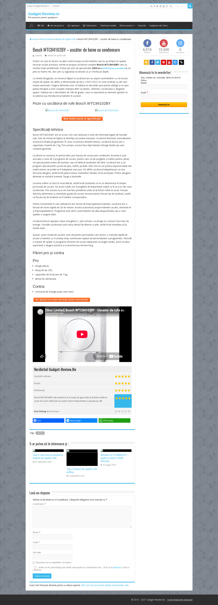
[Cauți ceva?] (190, 6)
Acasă (35, 39)
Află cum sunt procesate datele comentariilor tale (104, 585)
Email (36, 542)
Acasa (31, 25)
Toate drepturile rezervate (179, 599)
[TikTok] (170, 6)
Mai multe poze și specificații (82, 118)
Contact (56, 6)
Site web (37, 552)
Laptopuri (75, 25)
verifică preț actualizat (113, 68)
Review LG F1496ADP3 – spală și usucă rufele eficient (115, 458)
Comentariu (39, 504)
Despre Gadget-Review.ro (38, 6)
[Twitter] (157, 6)
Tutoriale (142, 25)
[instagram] (167, 6)
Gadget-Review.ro (43, 14)
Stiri (42, 25)
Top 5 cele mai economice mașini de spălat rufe (48, 456)
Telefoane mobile (108, 25)
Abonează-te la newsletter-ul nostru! (53, 562)
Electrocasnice (126, 25)
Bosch (40, 433)
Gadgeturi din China (158, 25)
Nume (36, 532)
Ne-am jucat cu (57, 25)
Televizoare (91, 25)
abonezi (117, 567)
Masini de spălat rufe (65, 39)
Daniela (38, 55)
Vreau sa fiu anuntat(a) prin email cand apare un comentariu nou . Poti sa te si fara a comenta (81, 568)
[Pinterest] (160, 6)
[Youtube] (163, 6)
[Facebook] (154, 6)
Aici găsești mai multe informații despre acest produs (61, 300)
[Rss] (151, 6)
